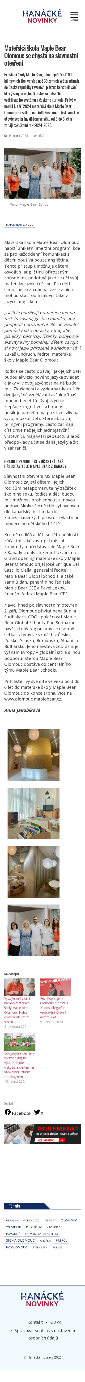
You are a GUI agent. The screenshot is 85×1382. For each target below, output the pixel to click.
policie (57, 1247)
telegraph (13, 1227)
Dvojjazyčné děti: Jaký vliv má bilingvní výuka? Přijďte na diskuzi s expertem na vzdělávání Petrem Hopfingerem (19, 1065)
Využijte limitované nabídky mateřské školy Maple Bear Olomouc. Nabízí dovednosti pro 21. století (17, 1010)
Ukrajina (12, 1220)
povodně (13, 1234)
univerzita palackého (41, 1234)
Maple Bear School (19, 224)
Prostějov (34, 1227)
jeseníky (50, 1220)
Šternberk (40, 1247)
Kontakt (35, 1322)
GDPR (55, 1322)
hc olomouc (16, 1247)
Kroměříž (53, 1227)
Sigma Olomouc (20, 1240)
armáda (45, 1240)
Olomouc (69, 1220)
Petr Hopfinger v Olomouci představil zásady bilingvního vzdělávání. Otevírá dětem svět (54, 1007)
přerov (61, 1241)
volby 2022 (31, 1220)
